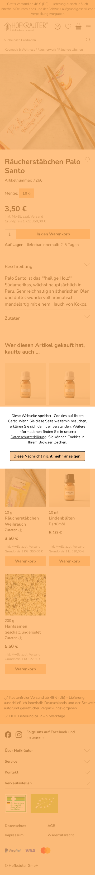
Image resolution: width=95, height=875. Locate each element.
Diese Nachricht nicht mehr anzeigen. (47, 456)
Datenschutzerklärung (28, 436)
